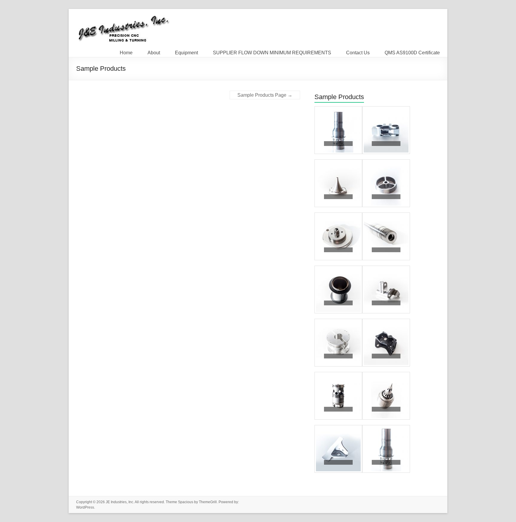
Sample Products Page (264, 95)
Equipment (186, 51)
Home (126, 51)
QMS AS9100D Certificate (412, 51)
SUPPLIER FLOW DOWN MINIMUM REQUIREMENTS (272, 51)
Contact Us (358, 51)
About (154, 51)
